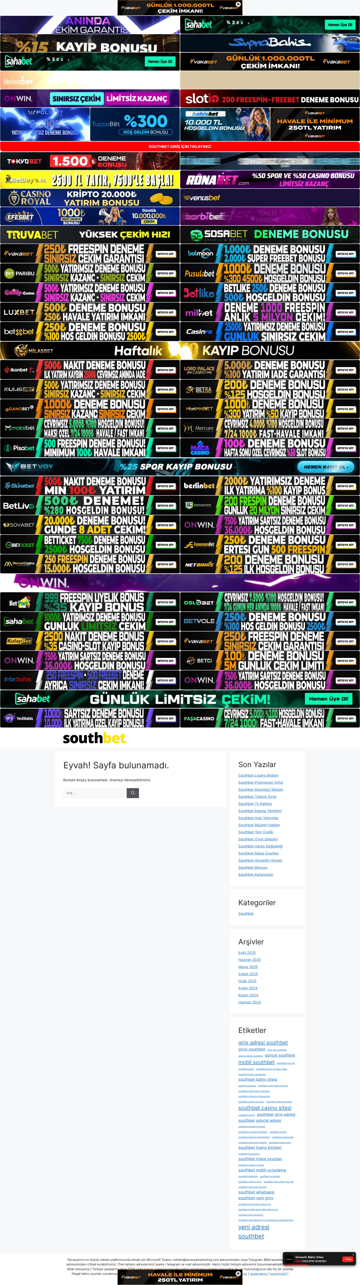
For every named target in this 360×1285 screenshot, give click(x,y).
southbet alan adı (286, 1063)
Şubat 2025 (248, 974)
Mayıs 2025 (248, 967)
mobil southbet (256, 1062)
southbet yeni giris (255, 1198)
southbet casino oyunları (251, 1101)
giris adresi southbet (263, 1042)
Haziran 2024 (249, 1002)
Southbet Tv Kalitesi (255, 804)
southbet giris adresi (276, 1114)
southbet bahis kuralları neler (271, 1069)
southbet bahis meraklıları (252, 1074)
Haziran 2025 (249, 960)
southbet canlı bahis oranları (273, 1085)
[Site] (90, 253)
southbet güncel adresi (259, 1120)
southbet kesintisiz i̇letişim (252, 1142)
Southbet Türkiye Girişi (257, 797)
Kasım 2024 (248, 995)
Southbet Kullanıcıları (255, 874)
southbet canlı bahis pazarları (254, 1091)
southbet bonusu (247, 1085)
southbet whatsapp (256, 1192)
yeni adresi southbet (253, 1231)
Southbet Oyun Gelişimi (258, 839)
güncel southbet (280, 1055)
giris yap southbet (277, 1050)
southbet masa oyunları (260, 1158)
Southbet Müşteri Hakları (259, 825)
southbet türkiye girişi (250, 1181)
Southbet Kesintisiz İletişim (260, 790)
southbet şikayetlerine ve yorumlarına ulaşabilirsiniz (265, 1220)
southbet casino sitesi (264, 1108)
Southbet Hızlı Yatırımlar (258, 818)
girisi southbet (251, 1049)
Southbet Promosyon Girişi (260, 782)
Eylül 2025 (247, 953)
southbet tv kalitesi (270, 1176)
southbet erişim (246, 1115)
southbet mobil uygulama (262, 1170)
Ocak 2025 (247, 981)
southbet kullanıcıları (280, 1142)
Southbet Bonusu (252, 867)
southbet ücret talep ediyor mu (254, 1204)
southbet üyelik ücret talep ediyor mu (258, 1209)
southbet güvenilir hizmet (251, 1126)
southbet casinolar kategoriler (254, 1096)
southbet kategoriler (283, 1137)
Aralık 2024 (248, 988)
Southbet (246, 913)
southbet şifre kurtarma (250, 1215)
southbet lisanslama (249, 1153)
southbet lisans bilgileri (260, 1147)
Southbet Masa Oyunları (258, 853)
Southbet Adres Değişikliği (260, 846)
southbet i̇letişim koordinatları (254, 1137)
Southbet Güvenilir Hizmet (260, 860)
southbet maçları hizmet (251, 1165)
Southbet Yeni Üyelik (255, 832)
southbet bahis (246, 1069)
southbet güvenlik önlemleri (253, 1132)
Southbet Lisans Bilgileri (258, 775)
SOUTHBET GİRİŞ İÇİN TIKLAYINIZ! (180, 146)
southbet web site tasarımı (252, 1187)
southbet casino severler (279, 1101)
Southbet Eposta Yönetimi (260, 811)
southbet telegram (248, 1176)
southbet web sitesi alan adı (279, 1181)
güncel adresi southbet (250, 1056)
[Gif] (180, 350)
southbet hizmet (278, 1132)
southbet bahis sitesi (257, 1079)
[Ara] (133, 793)
